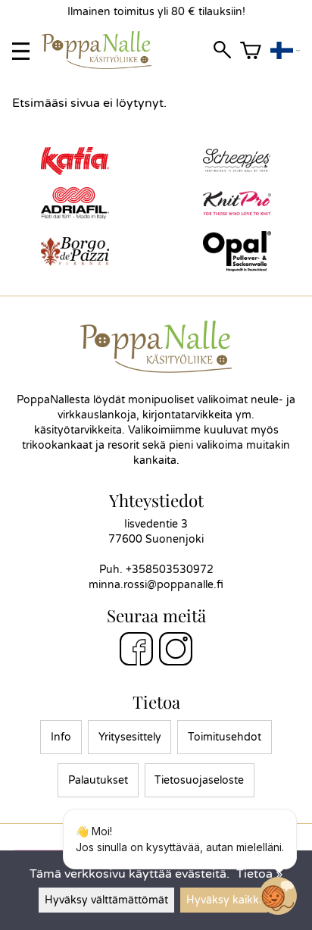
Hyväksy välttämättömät (106, 900)
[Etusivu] (103, 65)
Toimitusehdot (224, 737)
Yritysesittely (129, 737)
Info (61, 737)
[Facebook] (136, 651)
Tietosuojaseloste (199, 780)
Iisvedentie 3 (156, 524)
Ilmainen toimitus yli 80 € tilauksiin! (156, 11)
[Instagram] (175, 651)
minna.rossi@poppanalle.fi (156, 584)
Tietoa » (259, 873)
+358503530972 (170, 569)
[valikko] (21, 51)
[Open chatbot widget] (278, 896)
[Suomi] (285, 51)
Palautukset (98, 780)
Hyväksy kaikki (223, 900)
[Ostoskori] (250, 51)
